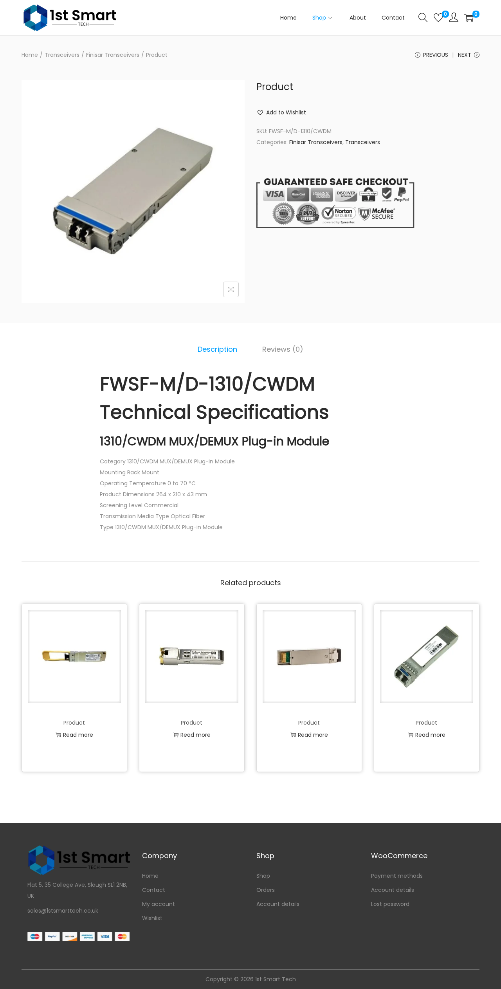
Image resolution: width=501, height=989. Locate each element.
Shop (263, 876)
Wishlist (152, 918)
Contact (153, 890)
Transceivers (62, 55)
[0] (438, 17)
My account (158, 904)
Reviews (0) (282, 349)
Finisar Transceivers (112, 55)
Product (74, 723)
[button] (281, 112)
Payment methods (397, 876)
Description (217, 349)
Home (30, 55)
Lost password (390, 904)
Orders (265, 890)
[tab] (217, 349)
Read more (78, 735)
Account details (277, 904)
